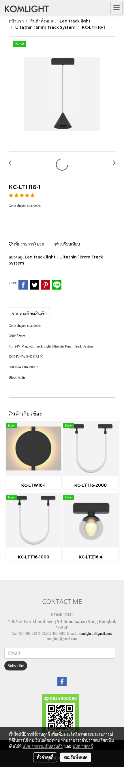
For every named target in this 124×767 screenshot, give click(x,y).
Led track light (41, 256)
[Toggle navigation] (116, 8)
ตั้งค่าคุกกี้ (45, 757)
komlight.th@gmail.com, (95, 634)
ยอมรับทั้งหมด (75, 757)
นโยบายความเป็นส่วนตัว (42, 746)
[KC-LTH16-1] (62, 94)
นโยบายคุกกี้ (83, 746)
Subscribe (16, 666)
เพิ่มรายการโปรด (28, 243)
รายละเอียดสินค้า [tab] (29, 313)
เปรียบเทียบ (69, 243)
